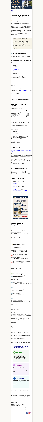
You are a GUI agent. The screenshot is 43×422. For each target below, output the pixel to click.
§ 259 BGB (15, 189)
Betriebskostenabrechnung (16, 248)
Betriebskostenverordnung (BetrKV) (20, 190)
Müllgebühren (15, 70)
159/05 (12, 151)
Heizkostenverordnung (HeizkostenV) (20, 192)
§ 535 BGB (15, 183)
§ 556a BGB (15, 186)
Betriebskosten (23, 90)
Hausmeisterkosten (16, 69)
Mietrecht (21, 10)
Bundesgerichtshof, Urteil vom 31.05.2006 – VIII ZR (21, 150)
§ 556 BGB (15, 185)
